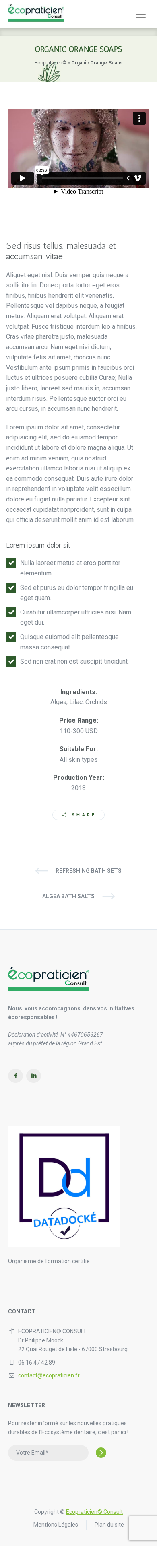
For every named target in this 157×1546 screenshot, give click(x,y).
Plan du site (109, 1524)
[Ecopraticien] (36, 14)
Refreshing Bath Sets (89, 871)
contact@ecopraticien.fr (49, 1375)
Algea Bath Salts (68, 896)
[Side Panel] (141, 15)
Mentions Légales (55, 1524)
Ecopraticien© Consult (94, 1512)
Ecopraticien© (50, 63)
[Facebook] (15, 1076)
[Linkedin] (33, 1076)
